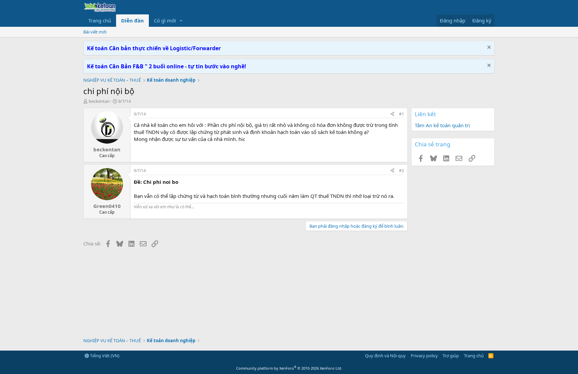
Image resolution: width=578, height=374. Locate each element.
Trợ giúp (451, 356)
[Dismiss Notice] (488, 48)
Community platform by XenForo (289, 368)
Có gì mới (165, 20)
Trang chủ (99, 20)
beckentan (99, 101)
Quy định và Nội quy (385, 356)
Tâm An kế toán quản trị (442, 125)
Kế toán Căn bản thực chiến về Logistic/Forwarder (154, 48)
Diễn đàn (132, 20)
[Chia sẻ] (392, 114)
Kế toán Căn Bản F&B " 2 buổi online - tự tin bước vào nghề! (166, 66)
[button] (181, 20)
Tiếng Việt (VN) (104, 356)
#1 (401, 114)
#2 (401, 170)
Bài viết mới (94, 32)
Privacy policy (424, 356)
